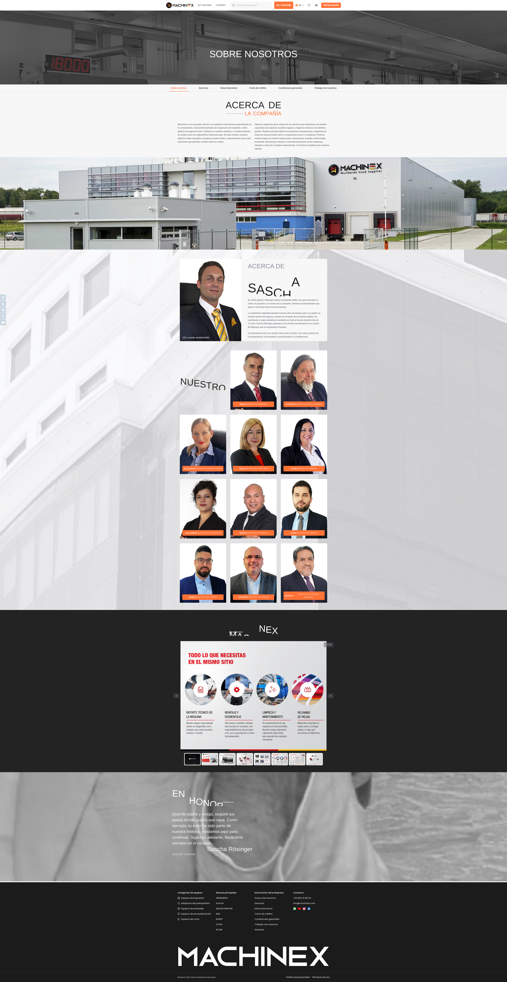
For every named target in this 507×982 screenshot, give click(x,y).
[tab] (178, 87)
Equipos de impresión (192, 898)
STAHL (219, 924)
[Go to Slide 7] (297, 759)
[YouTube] (299, 908)
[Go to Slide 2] (210, 759)
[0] (316, 5)
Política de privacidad (298, 977)
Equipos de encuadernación (196, 913)
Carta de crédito (264, 913)
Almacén (259, 929)
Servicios (259, 903)
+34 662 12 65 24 (302, 898)
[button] (205, 5)
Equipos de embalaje (192, 908)
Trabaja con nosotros (266, 924)
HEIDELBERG (222, 898)
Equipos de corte (190, 919)
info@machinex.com (304, 903)
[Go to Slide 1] (192, 759)
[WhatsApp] (294, 908)
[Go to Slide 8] (314, 759)
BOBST (219, 919)
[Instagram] (304, 908)
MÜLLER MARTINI (224, 908)
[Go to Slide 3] (227, 759)
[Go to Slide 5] (262, 759)
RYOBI (219, 929)
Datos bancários (264, 908)
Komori (220, 903)
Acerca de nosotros (265, 898)
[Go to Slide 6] (279, 759)
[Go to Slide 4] (244, 759)
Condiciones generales (267, 919)
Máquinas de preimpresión (195, 903)
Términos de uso (321, 977)
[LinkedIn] (309, 908)
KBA (218, 913)
